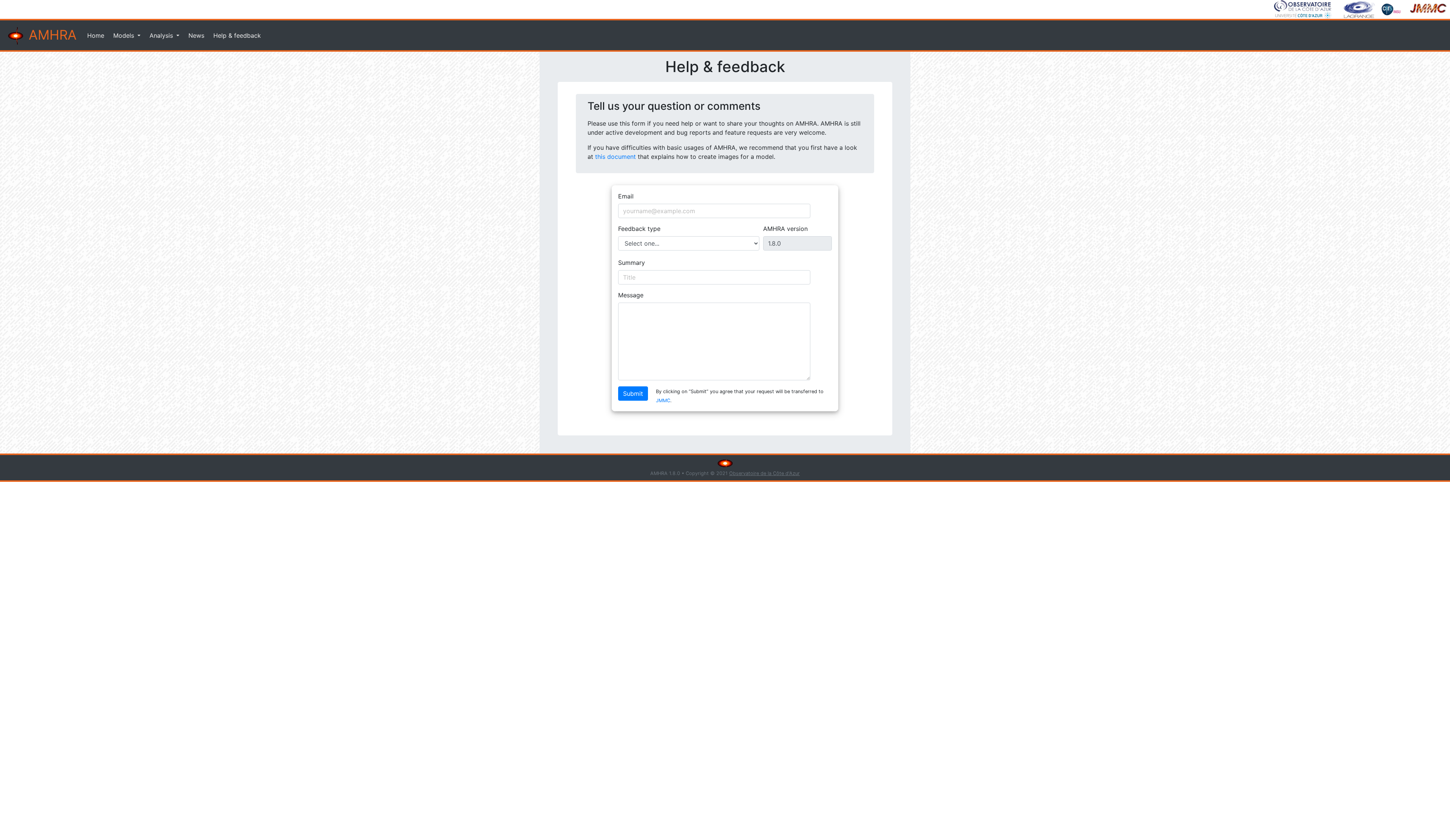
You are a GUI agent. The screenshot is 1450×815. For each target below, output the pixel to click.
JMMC (663, 400)
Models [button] (124, 35)
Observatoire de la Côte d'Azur (764, 473)
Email (626, 196)
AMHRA (51, 35)
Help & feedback (237, 35)
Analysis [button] (162, 35)
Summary (631, 262)
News (196, 35)
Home (95, 35)
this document (615, 156)
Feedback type (639, 228)
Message (630, 295)
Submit (633, 393)
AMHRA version (785, 228)
